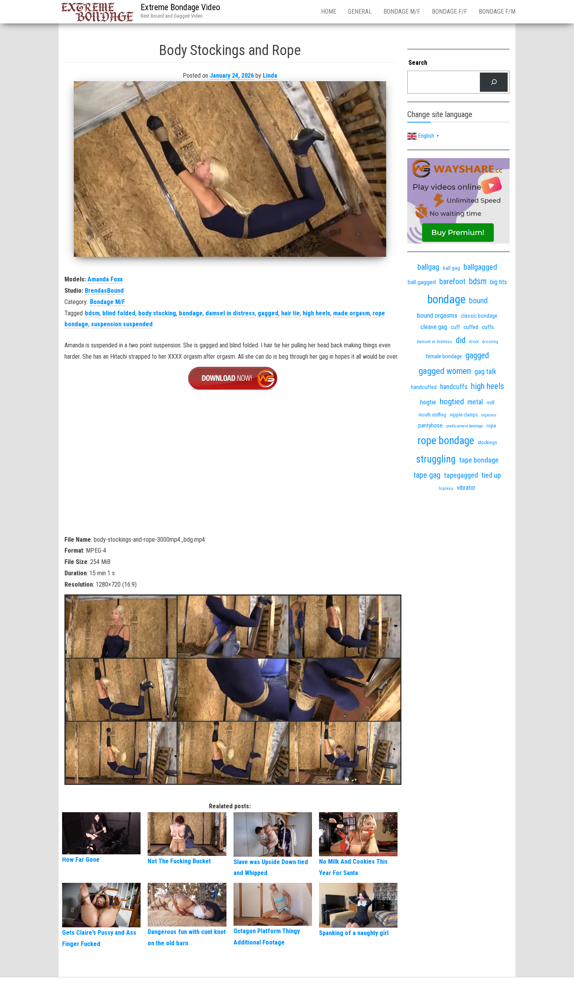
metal (475, 402)
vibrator (466, 487)
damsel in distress (230, 313)
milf (491, 403)
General (360, 11)
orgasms (488, 415)
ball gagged (422, 282)
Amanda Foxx (105, 279)
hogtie (428, 402)
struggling (436, 459)
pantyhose (430, 425)
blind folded (118, 313)
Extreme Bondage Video (180, 7)
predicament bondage (464, 426)
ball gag (451, 268)
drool (474, 341)
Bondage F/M (497, 11)
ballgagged (480, 267)
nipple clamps (464, 415)
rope (491, 425)
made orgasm (351, 313)
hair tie (290, 313)
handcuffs (453, 387)
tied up (491, 475)
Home (328, 11)
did (460, 340)
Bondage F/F (449, 11)
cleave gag (434, 327)
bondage (191, 313)
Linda (270, 75)
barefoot (452, 281)
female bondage (444, 356)
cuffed (470, 327)
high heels (316, 313)
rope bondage (445, 440)
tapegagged (461, 475)
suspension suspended (122, 324)
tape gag (427, 475)
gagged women (445, 371)
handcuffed (424, 387)
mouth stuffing (432, 415)
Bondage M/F (401, 11)
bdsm (92, 313)
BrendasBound (104, 290)
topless (446, 488)
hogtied (452, 401)
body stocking (157, 313)
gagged (268, 313)
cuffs (488, 327)
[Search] (494, 82)
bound (478, 300)
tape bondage (479, 459)
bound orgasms (437, 315)
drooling (490, 341)
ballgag (428, 267)
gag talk (485, 371)
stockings (487, 442)
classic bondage (479, 316)
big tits (498, 282)
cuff (455, 327)
